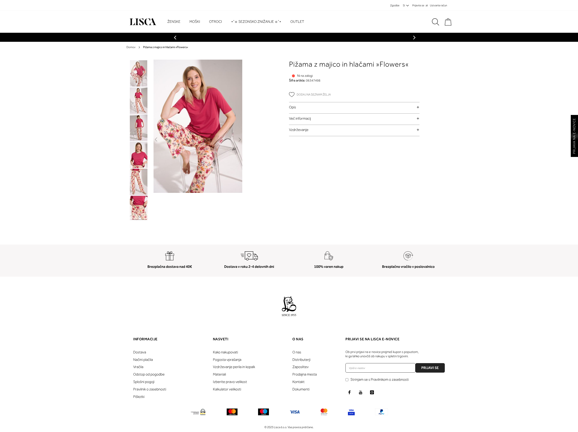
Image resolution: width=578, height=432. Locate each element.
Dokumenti (301, 389)
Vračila (138, 367)
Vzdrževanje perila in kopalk (234, 367)
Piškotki (138, 397)
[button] (156, 140)
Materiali (219, 374)
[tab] (354, 107)
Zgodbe (394, 5)
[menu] (238, 22)
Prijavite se (418, 5)
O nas (296, 352)
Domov (130, 47)
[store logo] (142, 21)
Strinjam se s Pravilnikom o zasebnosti (379, 379)
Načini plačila (143, 359)
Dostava (139, 352)
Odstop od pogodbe (149, 374)
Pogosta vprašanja (227, 359)
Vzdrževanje (298, 130)
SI (404, 5)
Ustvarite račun (438, 5)
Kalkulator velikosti (227, 389)
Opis (292, 107)
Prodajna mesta (304, 374)
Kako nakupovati (225, 352)
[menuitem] (176, 22)
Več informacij (300, 118)
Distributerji (301, 359)
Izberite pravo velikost (230, 382)
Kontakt (298, 382)
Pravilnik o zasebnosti (149, 389)
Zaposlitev (300, 367)
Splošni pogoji (143, 382)
